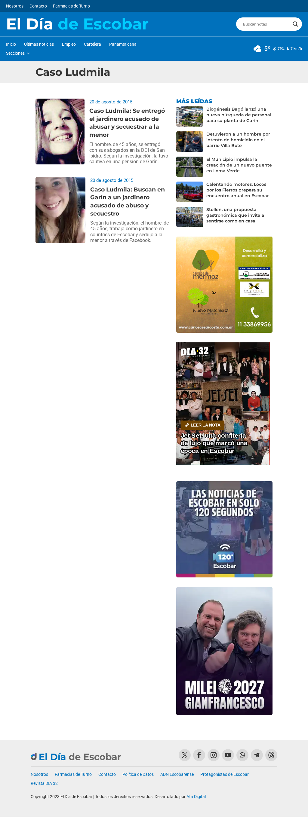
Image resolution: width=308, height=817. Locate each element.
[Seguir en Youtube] (228, 755)
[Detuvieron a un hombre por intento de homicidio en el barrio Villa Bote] (189, 141)
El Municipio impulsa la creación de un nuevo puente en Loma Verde (239, 165)
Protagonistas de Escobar (224, 774)
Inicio (11, 44)
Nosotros (14, 6)
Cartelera (92, 44)
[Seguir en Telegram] (257, 755)
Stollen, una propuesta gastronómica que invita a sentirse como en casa (235, 215)
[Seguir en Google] (271, 755)
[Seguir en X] (185, 755)
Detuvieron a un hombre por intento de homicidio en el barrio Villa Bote (238, 140)
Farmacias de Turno (71, 6)
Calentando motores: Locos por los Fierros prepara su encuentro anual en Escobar (237, 190)
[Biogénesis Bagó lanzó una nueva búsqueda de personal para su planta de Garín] (189, 116)
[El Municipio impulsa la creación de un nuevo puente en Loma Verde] (189, 167)
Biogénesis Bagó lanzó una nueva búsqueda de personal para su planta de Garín (238, 115)
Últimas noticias (39, 44)
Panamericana (123, 44)
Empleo (69, 44)
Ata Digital (196, 796)
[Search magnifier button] (295, 24)
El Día (77, 24)
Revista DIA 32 (44, 783)
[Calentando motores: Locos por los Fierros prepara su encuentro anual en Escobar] (189, 192)
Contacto (38, 6)
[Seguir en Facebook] (199, 755)
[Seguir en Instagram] (214, 755)
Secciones (15, 53)
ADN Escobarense (177, 774)
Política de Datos (138, 774)
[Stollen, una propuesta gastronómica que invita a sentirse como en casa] (189, 217)
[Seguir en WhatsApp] (242, 755)
